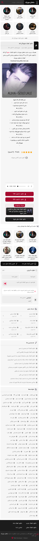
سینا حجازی (32, 474)
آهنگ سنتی (13, 314)
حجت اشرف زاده (31, 429)
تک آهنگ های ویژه (30, 327)
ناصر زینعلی (32, 440)
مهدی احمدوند (10, 444)
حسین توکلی (13, 421)
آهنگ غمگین (12, 321)
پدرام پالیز (32, 421)
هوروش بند (12, 436)
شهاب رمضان (20, 467)
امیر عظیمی (32, 410)
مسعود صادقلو (11, 448)
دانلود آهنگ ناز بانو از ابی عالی (27, 375)
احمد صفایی (8, 399)
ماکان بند (19, 463)
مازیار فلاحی (9, 463)
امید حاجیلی (6, 403)
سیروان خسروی (10, 470)
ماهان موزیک (29, 2)
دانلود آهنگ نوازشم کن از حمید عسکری (25, 363)
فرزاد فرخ (32, 493)
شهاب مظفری (31, 467)
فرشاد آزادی (21, 489)
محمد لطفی (21, 455)
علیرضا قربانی (31, 497)
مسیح (33, 451)
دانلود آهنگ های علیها (19, 219)
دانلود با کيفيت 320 (18, 199)
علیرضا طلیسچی (10, 497)
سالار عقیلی (21, 482)
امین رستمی (23, 406)
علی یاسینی (22, 500)
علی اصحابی (13, 504)
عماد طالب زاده (23, 493)
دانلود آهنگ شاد (17, 523)
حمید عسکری (9, 425)
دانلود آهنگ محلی (31, 528)
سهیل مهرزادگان (9, 478)
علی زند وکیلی (11, 500)
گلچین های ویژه (31, 334)
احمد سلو (18, 399)
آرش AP (16, 395)
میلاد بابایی (22, 440)
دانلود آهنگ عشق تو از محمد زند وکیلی (25, 371)
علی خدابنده (32, 504)
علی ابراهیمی (32, 508)
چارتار (33, 433)
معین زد (26, 451)
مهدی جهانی (21, 444)
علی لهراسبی (11, 493)
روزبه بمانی (32, 516)
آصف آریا (23, 395)
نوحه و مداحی (12, 334)
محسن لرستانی (21, 459)
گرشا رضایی (32, 485)
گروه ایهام (24, 414)
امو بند (12, 410)
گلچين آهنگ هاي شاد (27, 264)
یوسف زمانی (32, 436)
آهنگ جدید (24, 48)
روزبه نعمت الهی (12, 512)
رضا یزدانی (11, 508)
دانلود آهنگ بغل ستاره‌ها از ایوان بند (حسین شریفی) (21, 356)
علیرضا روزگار (31, 500)
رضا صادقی (32, 512)
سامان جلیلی (11, 482)
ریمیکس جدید (12, 327)
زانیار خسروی (21, 508)
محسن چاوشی (9, 459)
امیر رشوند (13, 406)
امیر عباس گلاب (21, 410)
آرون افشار (32, 395)
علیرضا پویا (21, 497)
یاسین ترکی (22, 436)
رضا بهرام (22, 512)
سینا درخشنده (31, 478)
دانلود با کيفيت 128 (18, 194)
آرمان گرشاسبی (6, 395)
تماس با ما (19, 528)
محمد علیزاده (11, 455)
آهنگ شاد (32, 321)
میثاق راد (33, 448)
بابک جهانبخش (13, 414)
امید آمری (15, 403)
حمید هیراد (20, 429)
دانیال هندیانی (17, 433)
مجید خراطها (31, 455)
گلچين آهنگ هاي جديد (9, 264)
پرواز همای (23, 421)
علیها (8, 52)
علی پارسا (22, 504)
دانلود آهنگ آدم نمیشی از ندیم (27, 348)
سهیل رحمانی (31, 482)
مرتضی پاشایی (16, 451)
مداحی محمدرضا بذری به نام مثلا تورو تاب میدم (22, 382)
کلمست (23, 485)
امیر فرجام (4, 406)
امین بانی (32, 406)
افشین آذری (25, 403)
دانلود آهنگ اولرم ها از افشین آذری (26, 352)
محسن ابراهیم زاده (30, 463)
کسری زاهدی (14, 485)
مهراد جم (13, 440)
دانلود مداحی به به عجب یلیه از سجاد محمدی (23, 379)
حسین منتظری (31, 425)
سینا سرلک (10, 474)
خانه (26, 38)
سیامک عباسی (21, 470)
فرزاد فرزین (11, 489)
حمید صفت (10, 429)
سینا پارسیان (20, 478)
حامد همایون (20, 425)
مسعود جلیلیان (23, 448)
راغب (8, 433)
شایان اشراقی (9, 467)
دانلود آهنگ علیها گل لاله (26, 44)
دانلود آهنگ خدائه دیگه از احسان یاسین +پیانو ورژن (21, 360)
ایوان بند (32, 414)
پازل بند (12, 418)
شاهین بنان (32, 470)
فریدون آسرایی (31, 489)
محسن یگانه (31, 459)
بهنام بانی (32, 418)
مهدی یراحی (32, 444)
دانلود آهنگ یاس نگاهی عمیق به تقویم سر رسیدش (21, 367)
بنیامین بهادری (22, 418)
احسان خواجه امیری (30, 399)
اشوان (33, 403)
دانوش (26, 433)
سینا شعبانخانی (21, 474)
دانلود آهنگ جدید (31, 523)
